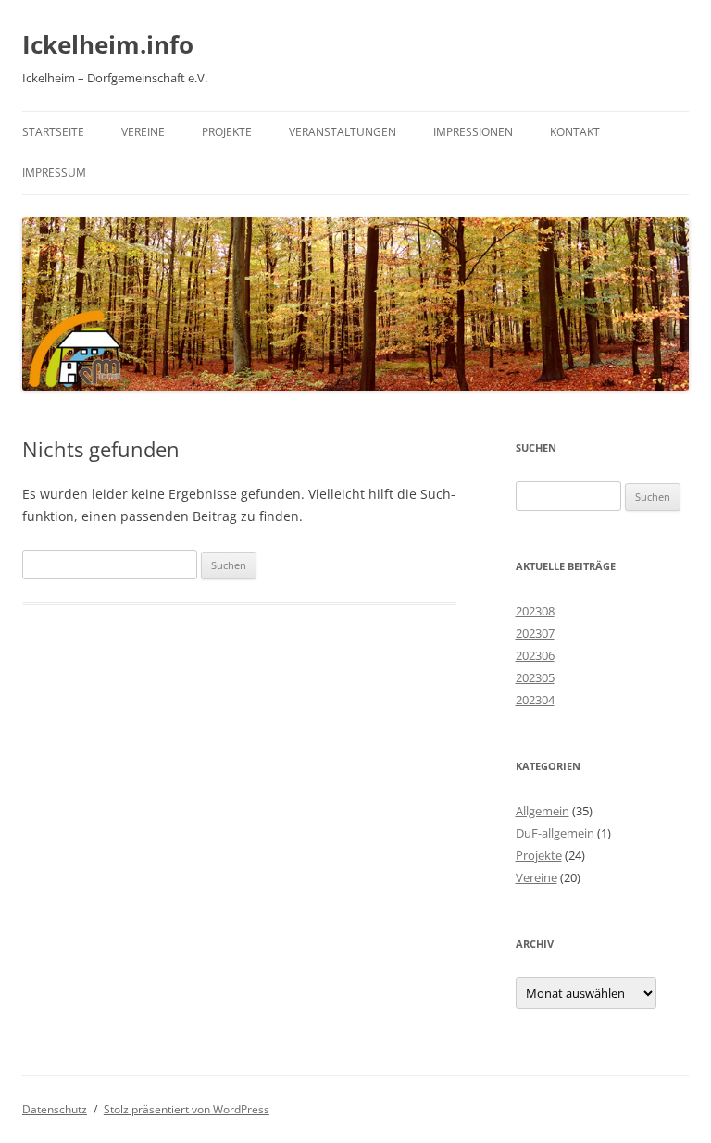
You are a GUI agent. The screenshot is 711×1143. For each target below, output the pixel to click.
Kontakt (575, 132)
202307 (535, 633)
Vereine (143, 132)
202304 (535, 699)
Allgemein (542, 810)
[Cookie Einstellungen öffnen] (41, 1119)
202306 (535, 655)
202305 (535, 677)
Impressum (54, 172)
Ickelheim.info (107, 44)
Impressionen (473, 132)
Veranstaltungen (342, 132)
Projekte (227, 132)
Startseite (53, 132)
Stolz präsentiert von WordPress (186, 1109)
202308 (535, 611)
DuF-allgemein (555, 833)
